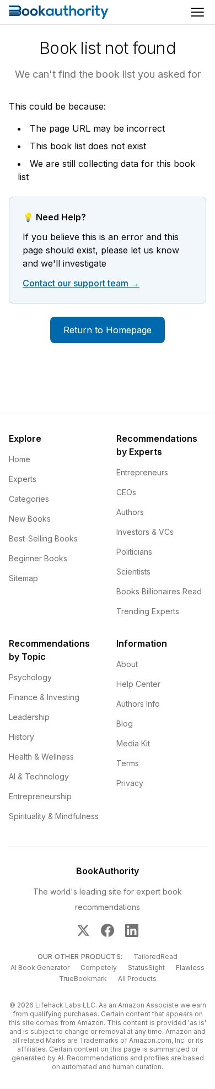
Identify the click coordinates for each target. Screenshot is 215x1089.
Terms (127, 763)
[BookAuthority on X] (83, 930)
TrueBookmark (83, 978)
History (21, 736)
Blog (124, 723)
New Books (30, 518)
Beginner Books (38, 558)
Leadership (29, 717)
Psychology (30, 677)
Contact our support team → (81, 283)
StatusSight (146, 967)
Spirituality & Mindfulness (54, 816)
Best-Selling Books (43, 538)
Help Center (138, 684)
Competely (98, 967)
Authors (130, 512)
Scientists (133, 571)
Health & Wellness (41, 756)
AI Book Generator (39, 967)
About (127, 664)
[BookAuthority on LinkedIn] (131, 930)
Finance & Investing (44, 697)
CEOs (126, 492)
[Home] (59, 12)
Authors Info (138, 703)
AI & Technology (39, 776)
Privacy (129, 783)
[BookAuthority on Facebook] (107, 930)
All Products (137, 978)
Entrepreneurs (142, 472)
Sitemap (23, 578)
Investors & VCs (145, 532)
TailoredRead (155, 956)
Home (19, 459)
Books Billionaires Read (159, 591)
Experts (22, 479)
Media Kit (133, 743)
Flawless (190, 967)
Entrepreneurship (40, 796)
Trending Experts (147, 611)
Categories (29, 498)
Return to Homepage (107, 329)
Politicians (134, 551)
